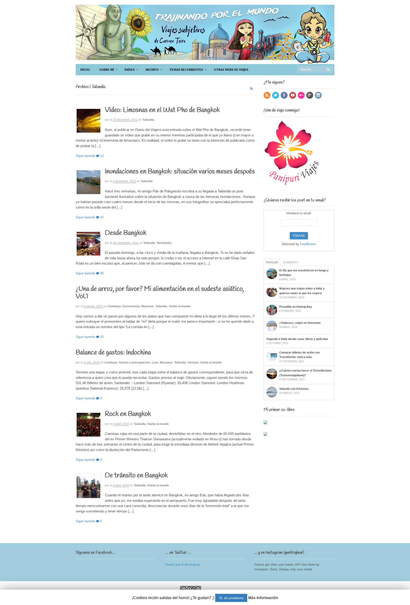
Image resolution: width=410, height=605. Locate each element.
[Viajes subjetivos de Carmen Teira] (205, 61)
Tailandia (148, 119)
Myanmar (147, 306)
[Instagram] (318, 95)
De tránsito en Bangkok (136, 475)
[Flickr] (301, 95)
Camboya (114, 306)
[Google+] (310, 95)
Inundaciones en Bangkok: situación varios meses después (180, 171)
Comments (290, 262)
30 (101, 273)
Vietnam (193, 362)
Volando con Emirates (294, 389)
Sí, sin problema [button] (231, 598)
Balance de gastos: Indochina (113, 352)
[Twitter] (276, 95)
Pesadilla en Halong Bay (295, 306)
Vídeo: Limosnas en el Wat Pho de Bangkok (162, 110)
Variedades (164, 243)
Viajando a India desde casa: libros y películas (297, 339)
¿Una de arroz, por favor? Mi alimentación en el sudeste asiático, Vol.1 (160, 293)
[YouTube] (293, 95)
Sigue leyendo (85, 156)
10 (101, 337)
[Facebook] (284, 95)
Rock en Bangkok (128, 414)
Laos (155, 362)
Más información (263, 598)
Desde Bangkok (125, 233)
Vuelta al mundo (179, 306)
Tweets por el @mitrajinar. (183, 564)
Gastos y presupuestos (134, 362)
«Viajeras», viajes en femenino (300, 323)
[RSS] (267, 95)
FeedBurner (308, 244)
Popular (272, 262)
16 (101, 217)
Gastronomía (131, 306)
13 (101, 156)
